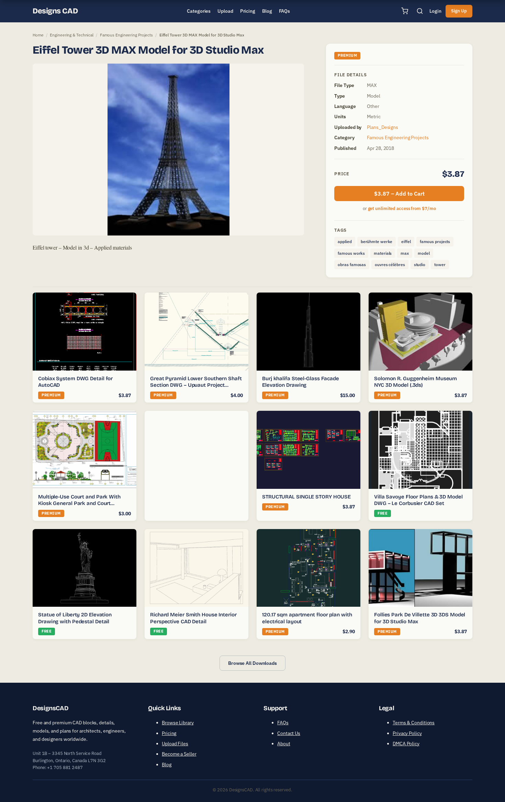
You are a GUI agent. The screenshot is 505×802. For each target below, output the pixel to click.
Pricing (169, 733)
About (283, 743)
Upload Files (175, 743)
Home (38, 34)
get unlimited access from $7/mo (402, 208)
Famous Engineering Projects (126, 34)
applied (344, 241)
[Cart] (404, 11)
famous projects (435, 241)
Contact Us (288, 733)
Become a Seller (179, 754)
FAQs (283, 722)
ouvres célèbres (390, 264)
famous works (351, 253)
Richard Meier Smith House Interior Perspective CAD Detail (193, 618)
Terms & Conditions (414, 722)
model (424, 253)
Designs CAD (55, 11)
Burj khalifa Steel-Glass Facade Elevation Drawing (300, 381)
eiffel (406, 241)
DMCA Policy (406, 743)
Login (435, 11)
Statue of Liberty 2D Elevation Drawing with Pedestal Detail (75, 618)
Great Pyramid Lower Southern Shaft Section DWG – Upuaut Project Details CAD (196, 385)
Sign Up (459, 11)
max (405, 253)
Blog (166, 764)
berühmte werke (377, 241)
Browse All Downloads (252, 663)
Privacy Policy (407, 733)
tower (440, 264)
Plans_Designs (382, 127)
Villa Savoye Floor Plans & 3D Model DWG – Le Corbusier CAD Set (418, 500)
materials (383, 253)
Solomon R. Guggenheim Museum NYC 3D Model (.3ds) (415, 381)
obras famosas (352, 264)
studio (419, 264)
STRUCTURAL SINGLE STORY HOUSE (306, 497)
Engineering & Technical (71, 34)
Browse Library (178, 722)
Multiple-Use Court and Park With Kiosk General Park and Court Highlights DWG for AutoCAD (79, 503)
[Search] (419, 11)
